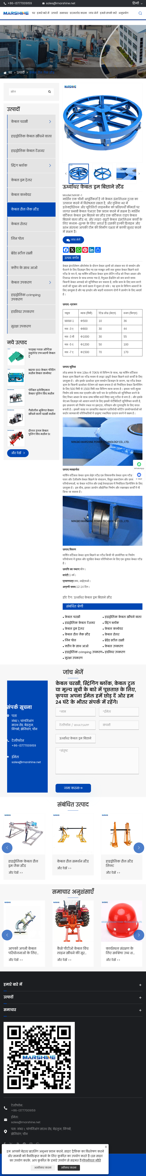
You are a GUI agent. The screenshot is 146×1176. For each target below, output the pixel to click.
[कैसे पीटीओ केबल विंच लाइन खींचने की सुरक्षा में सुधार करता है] (72, 921)
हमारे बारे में (43, 13)
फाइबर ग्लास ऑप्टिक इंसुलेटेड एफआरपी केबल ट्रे (41, 353)
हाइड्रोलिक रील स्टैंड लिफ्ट (119, 863)
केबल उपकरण (21, 282)
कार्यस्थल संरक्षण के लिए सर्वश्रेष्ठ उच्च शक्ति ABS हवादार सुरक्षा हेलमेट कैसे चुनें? (121, 950)
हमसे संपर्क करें (108, 13)
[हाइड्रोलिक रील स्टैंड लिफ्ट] (121, 833)
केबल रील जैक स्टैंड (41, 72)
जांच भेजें (93, 13)
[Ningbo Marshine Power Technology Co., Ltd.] (16, 13)
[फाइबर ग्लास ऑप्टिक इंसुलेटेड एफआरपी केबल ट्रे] (16, 357)
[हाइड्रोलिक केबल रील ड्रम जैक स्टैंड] (24, 833)
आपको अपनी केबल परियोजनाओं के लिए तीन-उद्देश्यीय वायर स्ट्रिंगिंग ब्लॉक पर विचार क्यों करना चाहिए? (22, 950)
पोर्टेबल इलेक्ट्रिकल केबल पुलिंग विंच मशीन (41, 391)
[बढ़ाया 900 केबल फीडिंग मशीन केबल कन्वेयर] (16, 377)
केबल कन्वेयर (21, 195)
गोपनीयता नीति (91, 1160)
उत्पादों (54, 13)
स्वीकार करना (68, 1168)
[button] (7, 847)
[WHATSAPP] (37, 1144)
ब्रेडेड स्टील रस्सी (21, 253)
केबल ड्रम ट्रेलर (21, 180)
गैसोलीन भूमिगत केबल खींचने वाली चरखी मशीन (41, 412)
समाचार (64, 13)
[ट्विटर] (11, 1144)
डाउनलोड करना (78, 13)
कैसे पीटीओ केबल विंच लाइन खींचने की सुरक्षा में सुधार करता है (72, 950)
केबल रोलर (19, 224)
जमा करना (73, 788)
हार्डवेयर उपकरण (22, 312)
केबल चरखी (19, 121)
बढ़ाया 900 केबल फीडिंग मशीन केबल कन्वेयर (41, 371)
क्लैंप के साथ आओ (24, 268)
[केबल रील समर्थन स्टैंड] (72, 833)
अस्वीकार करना (42, 1168)
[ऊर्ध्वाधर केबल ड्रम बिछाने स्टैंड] (79, 174)
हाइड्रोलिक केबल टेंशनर (27, 151)
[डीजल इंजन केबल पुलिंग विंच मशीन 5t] (16, 438)
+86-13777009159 (19, 3)
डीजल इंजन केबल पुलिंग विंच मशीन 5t (39, 432)
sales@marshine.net (60, 3)
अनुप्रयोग (123, 13)
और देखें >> (15, 872)
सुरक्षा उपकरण (21, 326)
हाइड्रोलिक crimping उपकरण (25, 297)
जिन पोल (17, 238)
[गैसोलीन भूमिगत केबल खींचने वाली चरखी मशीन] (16, 418)
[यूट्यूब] (17, 1144)
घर (33, 13)
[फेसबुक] (5, 1144)
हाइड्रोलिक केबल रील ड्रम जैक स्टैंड (23, 863)
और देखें (16, 453)
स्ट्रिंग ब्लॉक (19, 165)
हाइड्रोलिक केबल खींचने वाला (31, 136)
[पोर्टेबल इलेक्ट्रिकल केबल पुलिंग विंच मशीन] (16, 397)
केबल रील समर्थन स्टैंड (73, 861)
